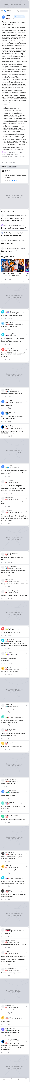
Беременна (12, 781)
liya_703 (6, 233)
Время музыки (13, 792)
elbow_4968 (7, 225)
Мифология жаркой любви (15, 931)
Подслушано (13, 391)
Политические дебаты (14, 215)
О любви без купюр (10, 18)
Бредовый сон (7, 243)
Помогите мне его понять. (11, 236)
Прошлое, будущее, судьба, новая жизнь (15, 313)
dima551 (6, 215)
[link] (12, 270)
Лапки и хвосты (15, 248)
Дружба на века (14, 225)
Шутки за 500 (13, 654)
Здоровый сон (14, 240)
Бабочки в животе (14, 804)
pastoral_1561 (7, 248)
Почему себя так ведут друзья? (13, 228)
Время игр (11, 335)
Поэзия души (12, 414)
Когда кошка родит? (9, 251)
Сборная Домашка (14, 1030)
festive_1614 (7, 240)
